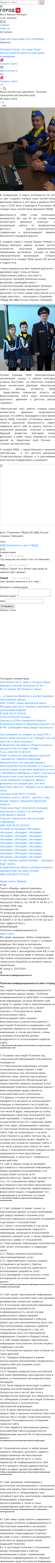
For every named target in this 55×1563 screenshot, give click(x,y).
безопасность (15, 545)
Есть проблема (35, 38)
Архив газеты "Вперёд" (13, 881)
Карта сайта (7, 933)
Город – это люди (23, 49)
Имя (2, 601)
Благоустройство (10, 52)
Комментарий (9, 595)
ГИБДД (34, 545)
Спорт (37, 49)
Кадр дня (5, 38)
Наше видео (18, 38)
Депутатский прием (32, 52)
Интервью (6, 49)
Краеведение (7, 56)
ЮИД (3, 545)
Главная (4, 24)
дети (26, 545)
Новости (5, 28)
